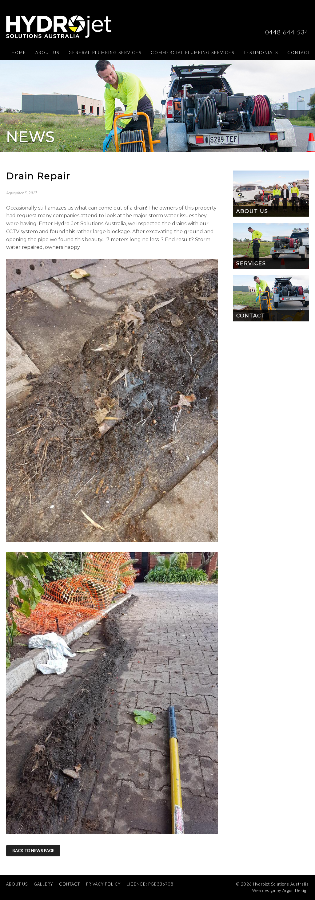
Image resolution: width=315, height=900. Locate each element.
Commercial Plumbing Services (192, 52)
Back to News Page (33, 850)
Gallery (43, 884)
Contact (298, 52)
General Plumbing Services (105, 52)
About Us (47, 52)
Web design (263, 890)
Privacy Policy (103, 884)
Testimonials (261, 52)
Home (19, 52)
